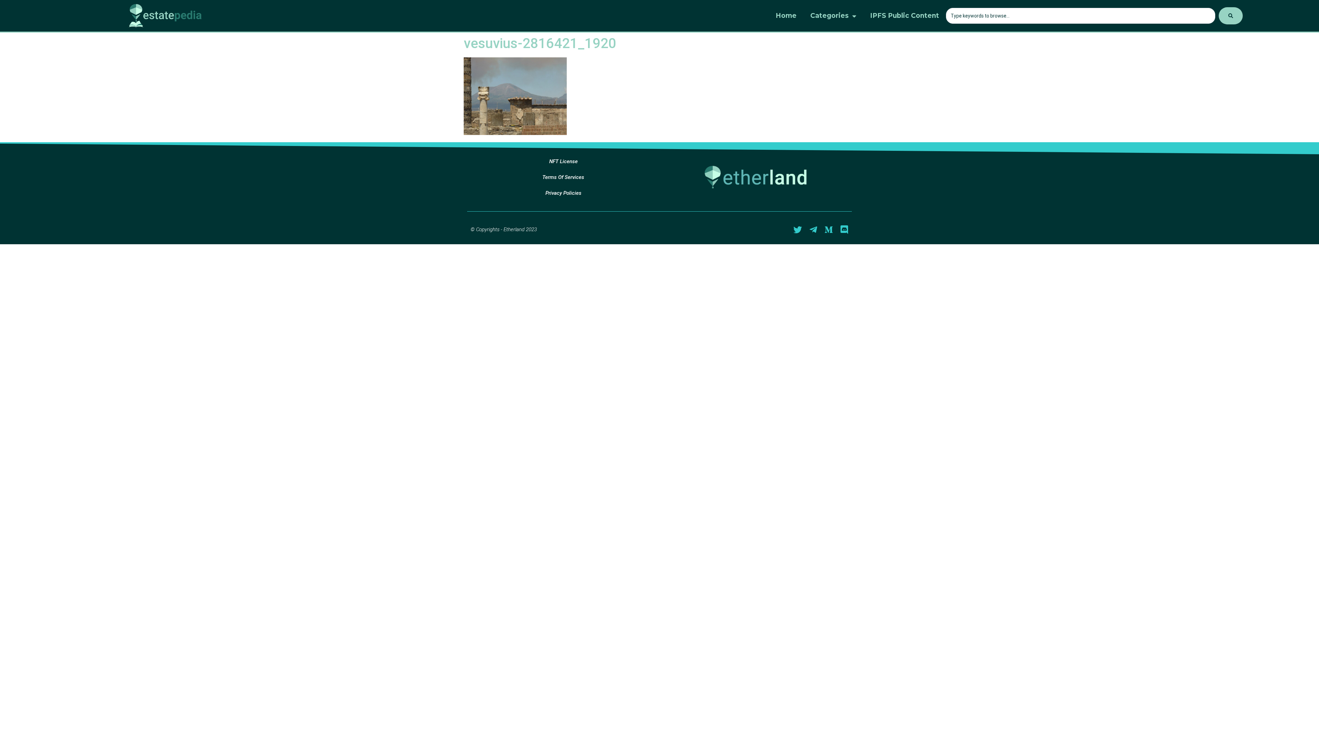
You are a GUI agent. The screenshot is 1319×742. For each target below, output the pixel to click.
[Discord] (844, 229)
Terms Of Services (563, 177)
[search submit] (1231, 15)
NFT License (563, 161)
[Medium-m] (828, 229)
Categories (829, 16)
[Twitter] (797, 229)
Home (786, 16)
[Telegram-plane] (813, 229)
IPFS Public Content (904, 16)
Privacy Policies (563, 193)
